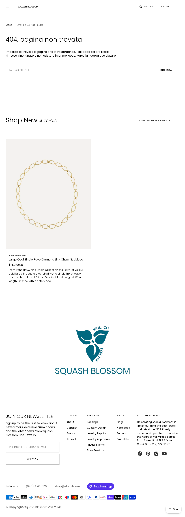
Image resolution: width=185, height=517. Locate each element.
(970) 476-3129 (37, 486)
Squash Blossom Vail (38, 507)
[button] (146, 7)
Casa (9, 25)
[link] (48, 194)
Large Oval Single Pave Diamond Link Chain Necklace (46, 260)
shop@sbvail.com (67, 486)
